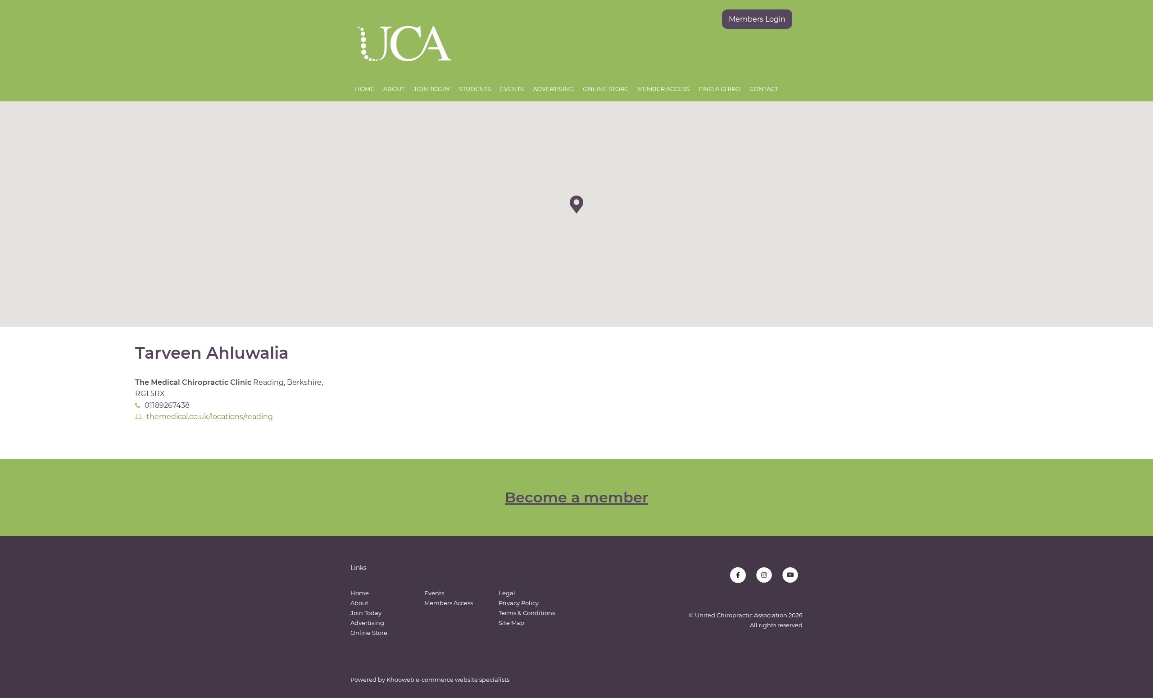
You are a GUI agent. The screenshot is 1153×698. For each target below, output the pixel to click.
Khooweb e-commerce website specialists (447, 679)
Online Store (605, 88)
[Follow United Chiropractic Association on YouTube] (790, 575)
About (393, 88)
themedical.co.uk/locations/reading (209, 416)
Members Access (448, 603)
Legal (507, 593)
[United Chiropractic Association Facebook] (738, 575)
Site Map (511, 622)
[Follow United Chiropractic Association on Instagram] (764, 575)
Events (512, 88)
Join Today (431, 88)
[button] (576, 204)
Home (364, 88)
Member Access (663, 88)
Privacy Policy (519, 603)
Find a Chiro (719, 88)
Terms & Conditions (527, 612)
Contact (763, 88)
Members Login (757, 19)
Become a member (576, 497)
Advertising (553, 88)
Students (475, 88)
